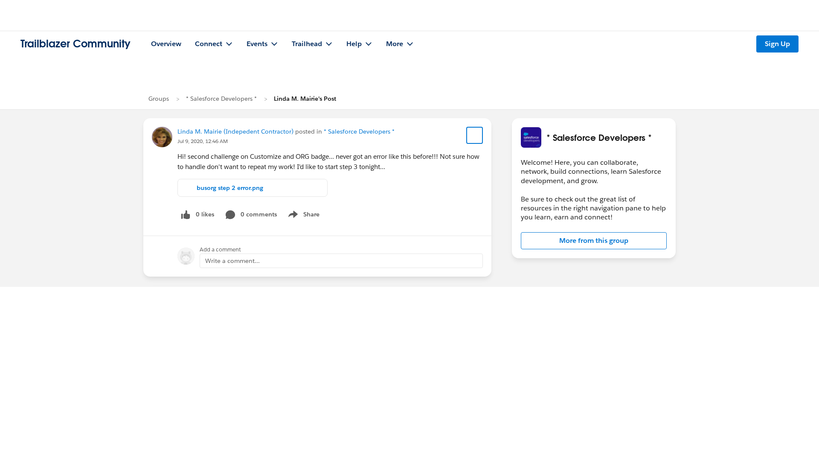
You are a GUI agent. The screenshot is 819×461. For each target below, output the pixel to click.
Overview (166, 43)
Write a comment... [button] (232, 261)
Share (302, 216)
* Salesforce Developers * (221, 98)
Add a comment (220, 249)
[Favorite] (474, 135)
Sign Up (777, 43)
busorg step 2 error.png (230, 188)
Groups (158, 98)
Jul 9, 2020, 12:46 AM (202, 141)
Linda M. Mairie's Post (305, 98)
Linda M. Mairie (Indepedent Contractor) (235, 131)
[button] (594, 240)
